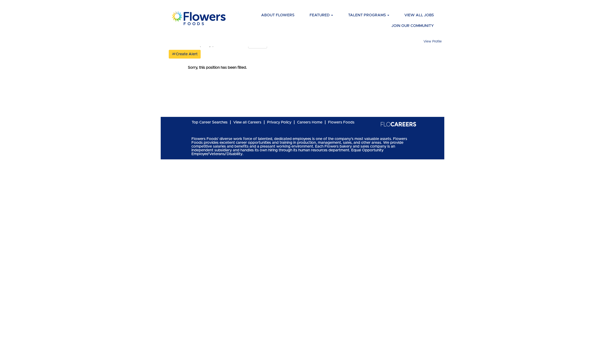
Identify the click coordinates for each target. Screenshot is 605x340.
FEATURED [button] (320, 15)
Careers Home (309, 122)
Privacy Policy (279, 122)
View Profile (433, 41)
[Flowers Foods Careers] (198, 18)
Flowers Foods (341, 122)
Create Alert (186, 54)
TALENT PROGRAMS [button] (367, 15)
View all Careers (247, 122)
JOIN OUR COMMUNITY (412, 26)
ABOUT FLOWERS (277, 15)
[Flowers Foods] (398, 124)
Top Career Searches (210, 122)
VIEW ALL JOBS (419, 15)
